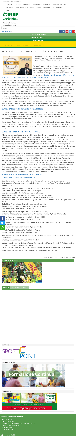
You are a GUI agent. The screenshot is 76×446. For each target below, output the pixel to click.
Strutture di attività (42, 43)
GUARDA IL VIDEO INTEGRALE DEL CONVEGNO (19, 178)
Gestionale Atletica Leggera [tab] (19, 287)
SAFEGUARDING (57, 7)
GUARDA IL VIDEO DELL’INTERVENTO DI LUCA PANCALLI (22, 174)
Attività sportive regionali (38, 34)
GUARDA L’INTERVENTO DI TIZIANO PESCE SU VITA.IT (21, 132)
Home (6, 43)
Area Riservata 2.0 (9, 435)
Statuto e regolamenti (23, 4)
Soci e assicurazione (59, 4)
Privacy (8, 10)
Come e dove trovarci (26, 43)
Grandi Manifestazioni (58, 43)
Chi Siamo (13, 43)
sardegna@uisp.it (13, 425)
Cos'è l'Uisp (9, 4)
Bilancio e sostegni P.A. (43, 7)
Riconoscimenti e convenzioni (25, 7)
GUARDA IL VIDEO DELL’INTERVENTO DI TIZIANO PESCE (22, 109)
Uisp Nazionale (38, 40)
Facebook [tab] (6, 287)
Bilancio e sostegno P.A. (38, 46)
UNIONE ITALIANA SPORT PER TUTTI (12, 1)
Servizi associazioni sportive (41, 4)
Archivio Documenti (22, 46)
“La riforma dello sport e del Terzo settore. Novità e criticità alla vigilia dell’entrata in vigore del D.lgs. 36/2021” (38, 76)
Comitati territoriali (37, 37)
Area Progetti (8, 46)
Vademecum (9, 7)
